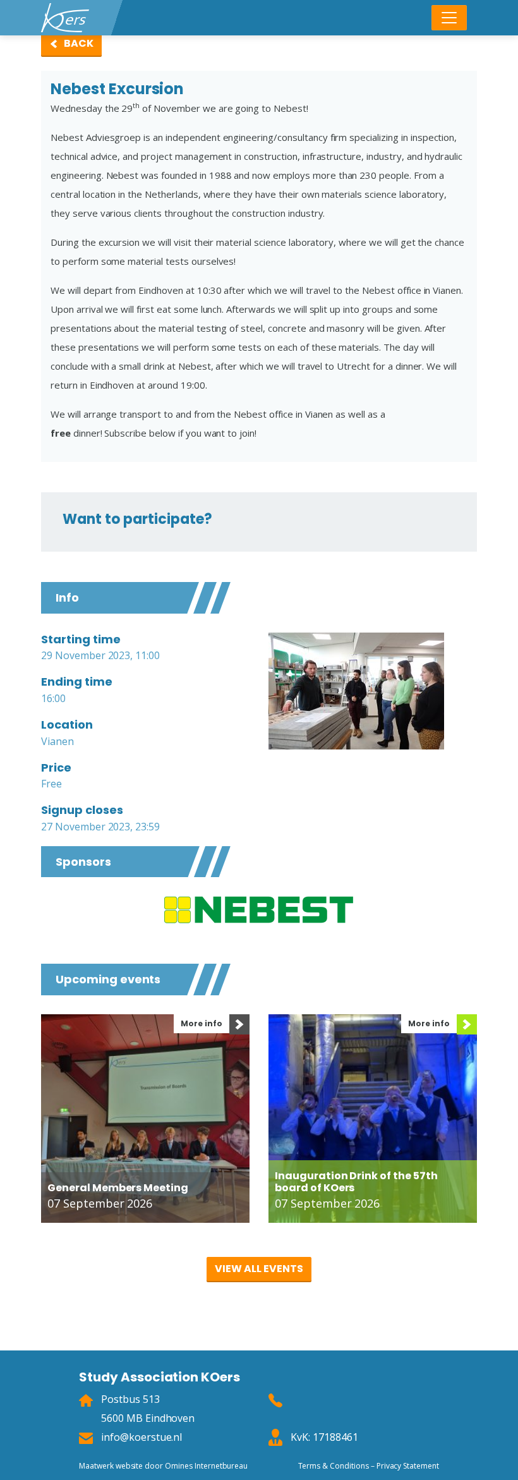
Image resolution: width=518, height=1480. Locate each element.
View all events (259, 1268)
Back (78, 43)
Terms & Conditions (333, 1465)
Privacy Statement (407, 1465)
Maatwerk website (111, 1465)
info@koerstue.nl (141, 1437)
